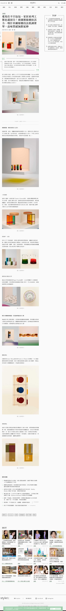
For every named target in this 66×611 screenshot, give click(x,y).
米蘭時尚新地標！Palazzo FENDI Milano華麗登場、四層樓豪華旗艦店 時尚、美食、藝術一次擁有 (57, 559)
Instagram (50, 598)
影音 (56, 7)
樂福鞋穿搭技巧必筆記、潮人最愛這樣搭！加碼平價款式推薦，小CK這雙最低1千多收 (21, 481)
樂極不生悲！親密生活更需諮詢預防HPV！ (8, 559)
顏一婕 (13, 30)
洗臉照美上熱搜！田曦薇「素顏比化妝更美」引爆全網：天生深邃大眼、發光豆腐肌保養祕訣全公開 (55, 32)
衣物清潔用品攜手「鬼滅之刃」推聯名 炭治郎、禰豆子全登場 (40, 559)
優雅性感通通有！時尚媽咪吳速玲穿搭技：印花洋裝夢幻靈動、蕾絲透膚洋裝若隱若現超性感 (21, 485)
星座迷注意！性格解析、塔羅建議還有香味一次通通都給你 (24, 542)
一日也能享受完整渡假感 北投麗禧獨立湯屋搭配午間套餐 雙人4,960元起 (55, 20)
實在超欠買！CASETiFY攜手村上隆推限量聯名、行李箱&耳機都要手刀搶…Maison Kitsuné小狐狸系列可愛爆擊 (21, 494)
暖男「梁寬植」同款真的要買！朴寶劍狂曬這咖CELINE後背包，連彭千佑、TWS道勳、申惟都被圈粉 (20, 498)
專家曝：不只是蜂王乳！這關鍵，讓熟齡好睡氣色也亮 (56, 542)
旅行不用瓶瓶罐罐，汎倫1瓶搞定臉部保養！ (9, 576)
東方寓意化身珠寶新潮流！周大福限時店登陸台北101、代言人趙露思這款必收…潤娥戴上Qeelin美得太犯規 (41, 577)
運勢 (39, 7)
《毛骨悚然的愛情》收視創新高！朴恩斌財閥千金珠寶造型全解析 (8, 542)
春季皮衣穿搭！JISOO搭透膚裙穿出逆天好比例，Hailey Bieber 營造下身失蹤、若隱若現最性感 (19, 490)
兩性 (44, 7)
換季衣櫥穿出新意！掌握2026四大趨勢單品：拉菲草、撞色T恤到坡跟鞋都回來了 (55, 48)
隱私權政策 (32, 608)
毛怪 (50, 7)
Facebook (40, 598)
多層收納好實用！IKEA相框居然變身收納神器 (25, 559)
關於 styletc (17, 598)
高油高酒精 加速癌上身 (24, 576)
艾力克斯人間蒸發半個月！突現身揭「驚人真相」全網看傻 (55, 25)
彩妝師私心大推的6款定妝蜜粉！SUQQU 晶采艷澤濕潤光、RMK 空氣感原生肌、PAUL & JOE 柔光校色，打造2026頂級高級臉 (55, 40)
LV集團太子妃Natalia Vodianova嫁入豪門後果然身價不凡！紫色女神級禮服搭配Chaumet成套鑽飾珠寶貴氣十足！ (41, 542)
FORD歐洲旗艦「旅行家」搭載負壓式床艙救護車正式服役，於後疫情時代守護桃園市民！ (57, 577)
